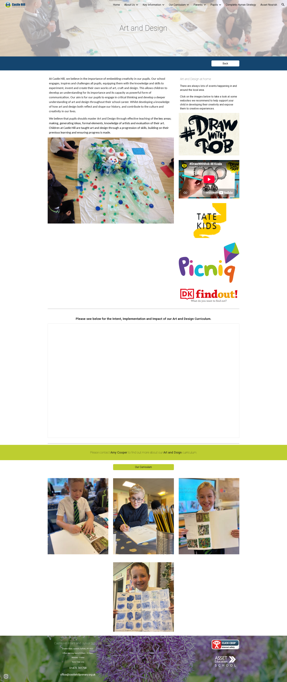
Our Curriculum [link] (177, 4)
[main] (143, 28)
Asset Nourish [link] (268, 4)
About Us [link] (129, 4)
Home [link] (116, 4)
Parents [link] (198, 4)
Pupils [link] (214, 4)
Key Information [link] (152, 4)
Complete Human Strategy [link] (241, 4)
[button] (283, 5)
